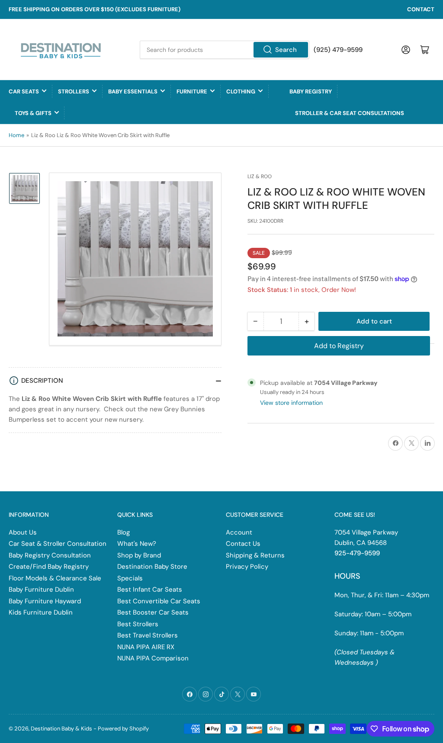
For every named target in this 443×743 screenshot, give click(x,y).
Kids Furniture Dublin (41, 612)
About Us (23, 532)
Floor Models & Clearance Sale (55, 578)
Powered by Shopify (123, 728)
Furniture (192, 91)
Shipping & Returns (255, 555)
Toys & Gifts (33, 113)
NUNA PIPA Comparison (153, 658)
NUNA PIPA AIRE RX (145, 647)
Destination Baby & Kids (61, 728)
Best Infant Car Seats (149, 589)
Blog (123, 532)
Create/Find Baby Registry (49, 566)
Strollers (73, 91)
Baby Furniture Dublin (41, 589)
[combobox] (224, 50)
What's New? (136, 543)
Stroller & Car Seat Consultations (349, 113)
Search (286, 49)
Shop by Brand (139, 555)
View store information (291, 403)
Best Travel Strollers (147, 635)
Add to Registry (339, 345)
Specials (130, 578)
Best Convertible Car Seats (158, 601)
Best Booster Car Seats (153, 612)
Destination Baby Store (152, 566)
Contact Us (243, 543)
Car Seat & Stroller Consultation (57, 543)
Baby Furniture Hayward (45, 601)
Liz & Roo (259, 176)
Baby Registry (310, 91)
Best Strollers (137, 624)
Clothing (240, 91)
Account (239, 532)
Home (16, 135)
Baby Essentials (132, 91)
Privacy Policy (247, 566)
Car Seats (24, 91)
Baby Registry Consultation (50, 555)
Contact (420, 9)
